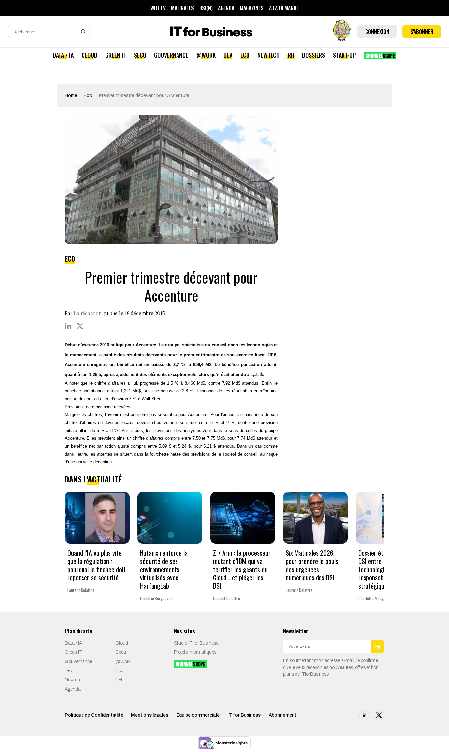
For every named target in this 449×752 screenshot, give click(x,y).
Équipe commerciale (198, 715)
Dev (228, 55)
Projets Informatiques (195, 652)
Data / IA (63, 55)
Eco (244, 55)
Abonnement (282, 715)
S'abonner (421, 31)
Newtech (268, 55)
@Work (206, 55)
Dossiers (313, 55)
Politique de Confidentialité (94, 715)
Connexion (377, 31)
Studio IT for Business (196, 643)
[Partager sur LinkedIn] (68, 326)
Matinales (182, 8)
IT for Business (244, 715)
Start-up (344, 55)
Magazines (252, 8)
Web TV (158, 8)
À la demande (284, 8)
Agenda (226, 8)
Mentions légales (149, 715)
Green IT (115, 55)
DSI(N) (206, 8)
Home (71, 95)
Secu (140, 55)
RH (291, 55)
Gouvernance (171, 55)
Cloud (89, 55)
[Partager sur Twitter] (80, 326)
